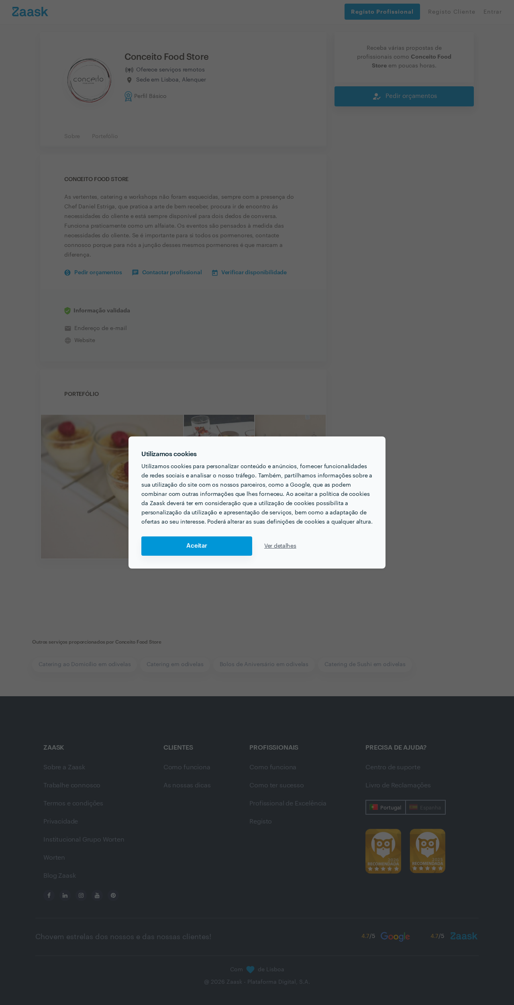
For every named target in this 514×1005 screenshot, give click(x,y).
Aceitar (196, 546)
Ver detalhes (280, 546)
